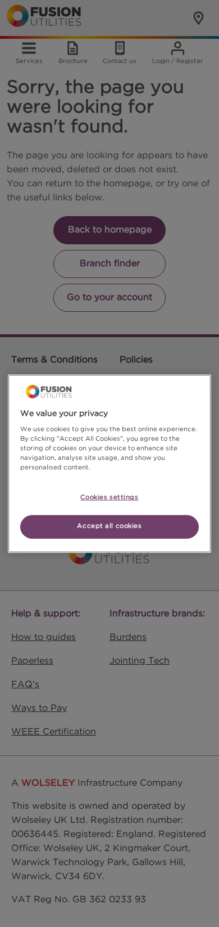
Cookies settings (109, 498)
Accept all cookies (109, 526)
